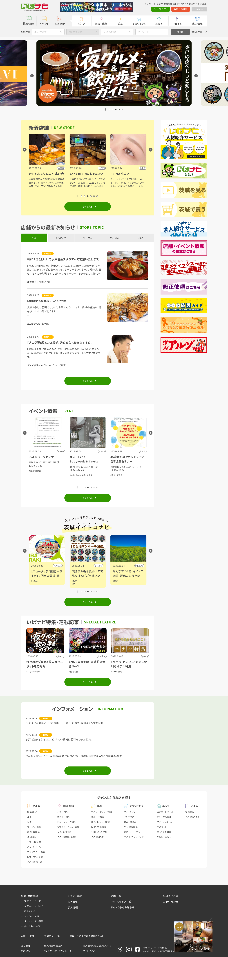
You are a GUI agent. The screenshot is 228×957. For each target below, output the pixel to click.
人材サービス (27, 935)
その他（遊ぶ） (98, 837)
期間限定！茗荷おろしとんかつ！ (47, 301)
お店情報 (72, 901)
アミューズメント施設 (101, 812)
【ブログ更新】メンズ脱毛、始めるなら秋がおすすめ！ (59, 343)
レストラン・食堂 (35, 857)
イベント (44, 23)
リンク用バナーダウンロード (58, 950)
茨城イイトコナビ (32, 901)
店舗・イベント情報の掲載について (87, 935)
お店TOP (59, 23)
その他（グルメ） (34, 862)
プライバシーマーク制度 (153, 948)
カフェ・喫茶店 (34, 842)
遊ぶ (120, 23)
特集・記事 (29, 23)
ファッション (129, 812)
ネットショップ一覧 (121, 901)
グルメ (81, 23)
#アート (34, 584)
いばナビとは (170, 896)
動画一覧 (116, 896)
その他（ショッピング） (134, 837)
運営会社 (25, 945)
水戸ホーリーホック (34, 906)
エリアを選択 (40, 31)
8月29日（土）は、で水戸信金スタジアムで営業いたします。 (63, 259)
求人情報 (197, 23)
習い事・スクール (165, 812)
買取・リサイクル (132, 831)
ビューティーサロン (66, 821)
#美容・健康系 (46, 475)
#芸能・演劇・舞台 (118, 482)
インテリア (129, 816)
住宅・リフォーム (164, 821)
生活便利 (161, 827)
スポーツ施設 (98, 816)
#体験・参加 (34, 475)
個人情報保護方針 (53, 945)
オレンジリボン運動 (33, 921)
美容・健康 (101, 23)
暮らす (158, 23)
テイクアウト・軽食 (36, 852)
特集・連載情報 (29, 896)
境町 (141, 565)
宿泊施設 (189, 812)
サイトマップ (89, 950)
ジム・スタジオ (64, 831)
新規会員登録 (181, 9)
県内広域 (58, 565)
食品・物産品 (130, 821)
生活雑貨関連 (131, 827)
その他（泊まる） (193, 816)
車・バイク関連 (164, 831)
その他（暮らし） (164, 837)
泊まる (178, 23)
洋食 (29, 816)
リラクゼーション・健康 (68, 827)
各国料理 (31, 837)
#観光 (33, 581)
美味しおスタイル (32, 926)
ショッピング (139, 23)
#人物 (115, 581)
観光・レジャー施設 (100, 821)
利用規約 (25, 950)
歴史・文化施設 (98, 827)
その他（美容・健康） (67, 837)
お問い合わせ (170, 901)
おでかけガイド (31, 916)
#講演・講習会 (76, 475)
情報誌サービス (52, 935)
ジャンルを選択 (110, 31)
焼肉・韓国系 (33, 831)
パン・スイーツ (34, 846)
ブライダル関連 (164, 816)
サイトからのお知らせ (122, 907)
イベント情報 (74, 896)
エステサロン (63, 816)
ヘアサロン (62, 812)
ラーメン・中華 (34, 827)
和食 (29, 821)
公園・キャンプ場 (99, 831)
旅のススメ (29, 911)
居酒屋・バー (33, 812)
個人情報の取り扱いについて (97, 945)
